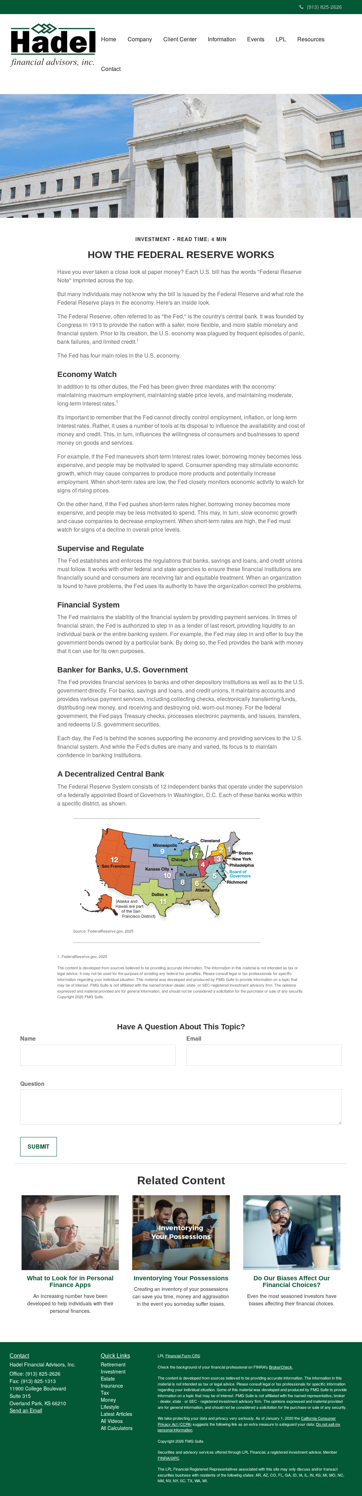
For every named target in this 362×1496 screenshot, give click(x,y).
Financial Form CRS (182, 1355)
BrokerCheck (280, 1367)
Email (193, 1038)
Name (28, 1038)
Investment (113, 1371)
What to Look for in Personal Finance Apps (70, 1282)
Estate (108, 1378)
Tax (105, 1392)
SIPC (174, 1458)
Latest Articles (116, 1413)
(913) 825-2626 (324, 6)
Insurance (112, 1385)
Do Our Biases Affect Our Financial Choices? (291, 1282)
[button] (140, 39)
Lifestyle (110, 1406)
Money (108, 1399)
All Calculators (117, 1427)
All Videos (112, 1420)
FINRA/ (164, 1458)
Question (32, 1084)
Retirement (113, 1364)
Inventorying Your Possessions (181, 1278)
